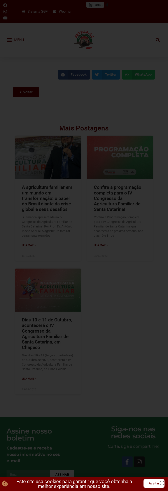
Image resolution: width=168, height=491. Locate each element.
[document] (84, 245)
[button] (162, 483)
